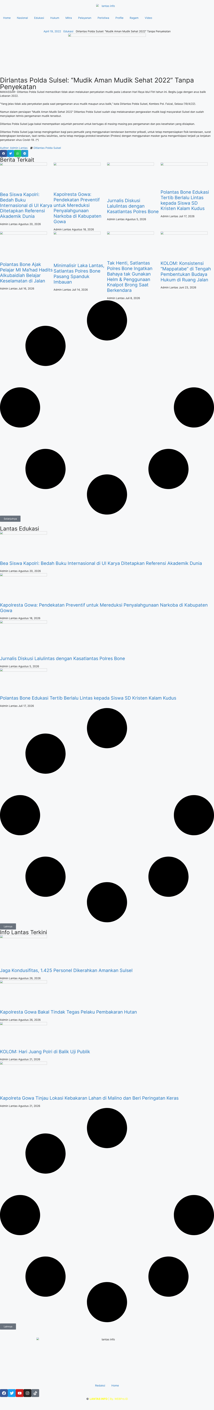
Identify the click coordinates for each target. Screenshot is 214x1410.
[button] (3, 153)
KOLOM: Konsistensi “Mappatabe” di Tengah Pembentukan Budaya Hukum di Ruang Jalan (186, 271)
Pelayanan (84, 17)
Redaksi (100, 1385)
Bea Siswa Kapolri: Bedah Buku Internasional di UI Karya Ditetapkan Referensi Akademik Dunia (26, 205)
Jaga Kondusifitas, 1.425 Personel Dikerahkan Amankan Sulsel (66, 970)
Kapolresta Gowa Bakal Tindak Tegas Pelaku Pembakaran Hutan (68, 1012)
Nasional (22, 17)
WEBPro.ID (121, 1398)
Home (7, 17)
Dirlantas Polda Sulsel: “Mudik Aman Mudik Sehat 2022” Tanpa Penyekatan (97, 83)
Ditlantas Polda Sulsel (47, 147)
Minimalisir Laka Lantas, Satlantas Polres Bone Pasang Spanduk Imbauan (79, 273)
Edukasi (39, 17)
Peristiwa (103, 17)
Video (148, 17)
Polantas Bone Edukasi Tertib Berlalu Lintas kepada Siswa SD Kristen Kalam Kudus (185, 200)
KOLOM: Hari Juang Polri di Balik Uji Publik (45, 1051)
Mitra (68, 17)
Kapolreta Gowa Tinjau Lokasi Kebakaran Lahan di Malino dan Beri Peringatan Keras (89, 1098)
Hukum (54, 17)
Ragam (134, 17)
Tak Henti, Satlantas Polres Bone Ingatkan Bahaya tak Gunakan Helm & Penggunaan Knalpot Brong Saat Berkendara (129, 276)
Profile (119, 17)
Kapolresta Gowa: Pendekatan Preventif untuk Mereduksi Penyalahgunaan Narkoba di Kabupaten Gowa (77, 207)
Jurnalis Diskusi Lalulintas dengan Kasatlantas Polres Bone (133, 206)
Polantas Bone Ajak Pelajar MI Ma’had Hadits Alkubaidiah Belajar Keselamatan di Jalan (26, 272)
